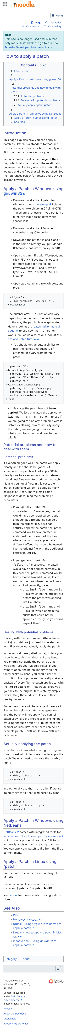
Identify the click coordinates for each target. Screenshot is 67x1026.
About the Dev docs (14, 1013)
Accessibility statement (16, 1023)
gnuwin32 (12, 193)
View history (55, 26)
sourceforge (40, 204)
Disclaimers (9, 1018)
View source (33, 26)
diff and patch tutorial (22, 339)
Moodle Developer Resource (24, 47)
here (11, 895)
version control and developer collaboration (32, 836)
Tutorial (25, 959)
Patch (16, 915)
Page (38, 22)
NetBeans (9, 832)
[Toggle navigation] (4, 4)
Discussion (56, 22)
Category (10, 959)
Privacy (7, 1008)
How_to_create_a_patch (28, 919)
